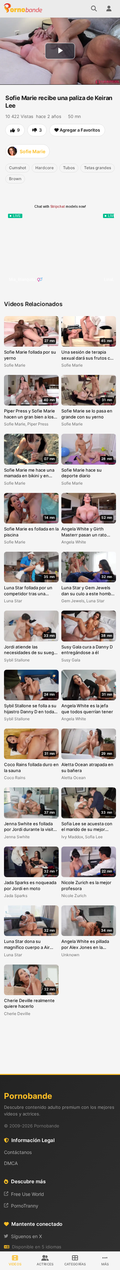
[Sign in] (108, 8)
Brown (15, 178)
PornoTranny (24, 1206)
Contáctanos (18, 1152)
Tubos (69, 167)
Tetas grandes (97, 167)
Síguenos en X (26, 1236)
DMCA (11, 1163)
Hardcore (44, 167)
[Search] (94, 8)
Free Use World (27, 1194)
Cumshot (17, 167)
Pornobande (24, 8)
